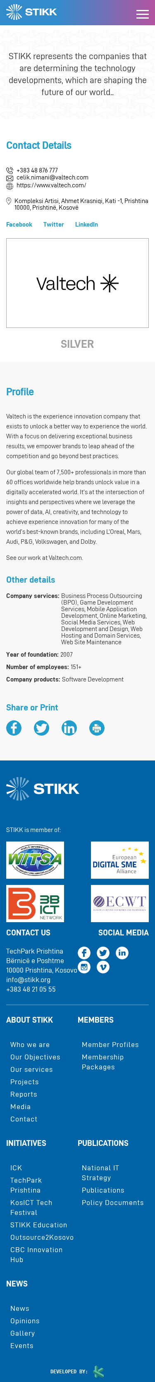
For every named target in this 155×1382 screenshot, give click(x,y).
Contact (24, 1119)
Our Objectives (35, 1057)
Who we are (30, 1044)
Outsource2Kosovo (42, 1237)
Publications (103, 1143)
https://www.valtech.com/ (51, 185)
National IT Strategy (100, 1172)
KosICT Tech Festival (31, 1207)
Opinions (25, 1321)
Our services (31, 1069)
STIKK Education (38, 1225)
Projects (24, 1082)
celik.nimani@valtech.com (52, 177)
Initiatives (26, 1143)
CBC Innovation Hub (36, 1254)
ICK (16, 1168)
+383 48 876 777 (37, 170)
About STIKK (29, 1020)
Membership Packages (103, 1062)
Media (20, 1106)
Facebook (19, 224)
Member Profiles (110, 1044)
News (17, 1283)
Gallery (22, 1333)
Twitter (53, 224)
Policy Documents (113, 1202)
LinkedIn (86, 224)
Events (21, 1345)
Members (96, 1020)
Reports (23, 1094)
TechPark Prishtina (26, 1185)
